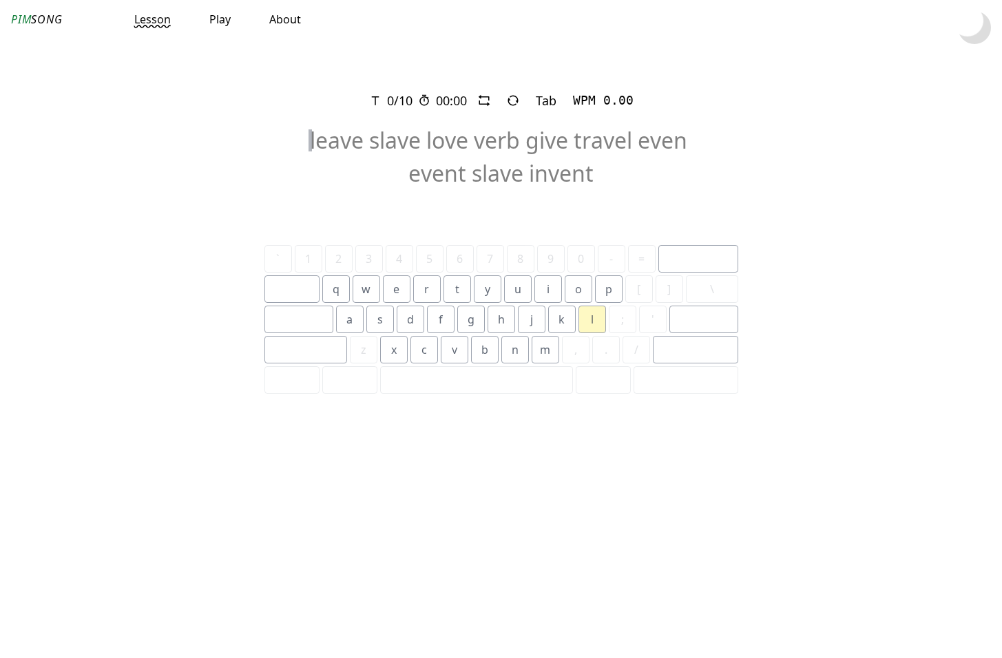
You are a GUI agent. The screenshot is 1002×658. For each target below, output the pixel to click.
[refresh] (513, 100)
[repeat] (484, 100)
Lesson (152, 19)
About (285, 19)
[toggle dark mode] (974, 27)
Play (220, 19)
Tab (546, 100)
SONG (37, 19)
